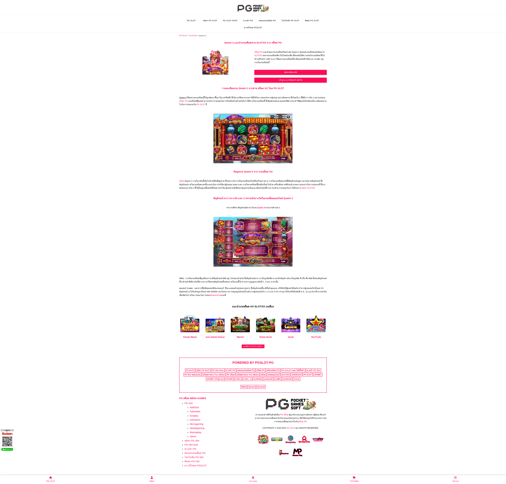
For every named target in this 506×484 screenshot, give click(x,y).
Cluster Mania (190, 337)
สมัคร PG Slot (210, 21)
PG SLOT (200, 104)
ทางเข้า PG (248, 21)
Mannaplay (195, 432)
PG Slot (191, 21)
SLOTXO (258, 55)
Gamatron (195, 420)
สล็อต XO (183, 101)
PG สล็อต (284, 415)
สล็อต (181, 181)
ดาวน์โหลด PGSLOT (253, 28)
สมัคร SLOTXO (308, 188)
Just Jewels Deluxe (215, 337)
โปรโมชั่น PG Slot (290, 21)
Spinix (193, 436)
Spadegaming (197, 428)
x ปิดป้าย (7, 430)
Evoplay (194, 415)
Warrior (240, 337)
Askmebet (195, 411)
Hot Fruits (316, 337)
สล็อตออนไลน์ (215, 295)
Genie (291, 337)
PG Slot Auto (230, 21)
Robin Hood (266, 337)
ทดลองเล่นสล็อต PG (267, 21)
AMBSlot (194, 407)
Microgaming (196, 424)
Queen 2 (261, 207)
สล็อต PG (258, 52)
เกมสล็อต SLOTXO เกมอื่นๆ (252, 346)
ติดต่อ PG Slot (312, 21)
